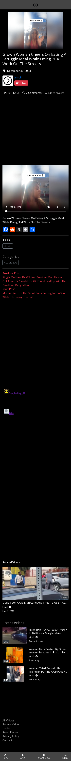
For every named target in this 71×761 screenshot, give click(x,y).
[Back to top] (10, 741)
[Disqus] (35, 428)
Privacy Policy (10, 736)
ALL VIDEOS (10, 262)
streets (7, 246)
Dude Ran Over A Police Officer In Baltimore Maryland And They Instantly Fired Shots (48, 633)
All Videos (8, 720)
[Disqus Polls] (35, 342)
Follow (23, 83)
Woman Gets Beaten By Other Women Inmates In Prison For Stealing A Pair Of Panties (47, 652)
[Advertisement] (35, 132)
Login (6, 728)
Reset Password (12, 732)
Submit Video (10, 724)
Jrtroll (17, 77)
